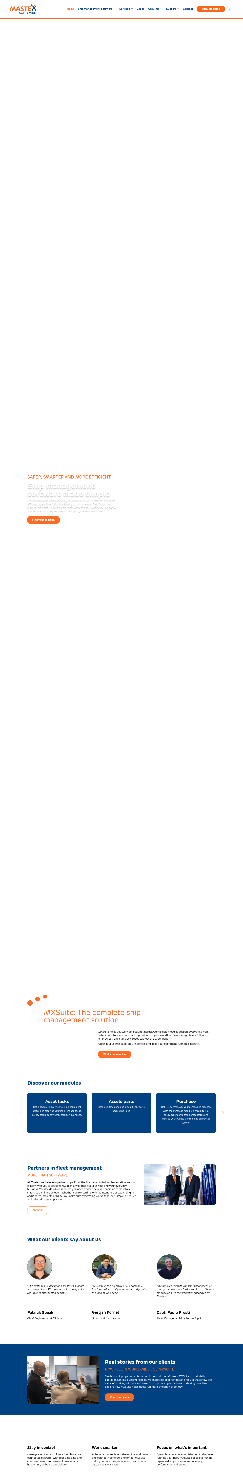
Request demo (211, 9)
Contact (188, 9)
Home (70, 9)
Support (171, 9)
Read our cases (119, 1397)
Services (124, 9)
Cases (140, 9)
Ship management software (95, 9)
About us (153, 9)
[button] (221, 1113)
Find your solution (43, 519)
